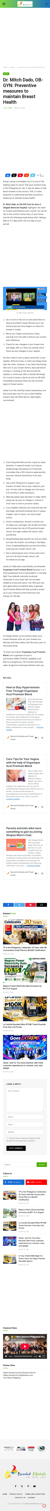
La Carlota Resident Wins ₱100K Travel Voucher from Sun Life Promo (32, 1225)
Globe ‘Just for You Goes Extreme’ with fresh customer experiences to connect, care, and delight (23, 1065)
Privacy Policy (16, 1494)
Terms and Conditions (35, 1494)
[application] (25, 1346)
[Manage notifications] (44, 1506)
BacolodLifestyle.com (34, 1504)
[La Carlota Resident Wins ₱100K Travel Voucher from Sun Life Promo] (25, 1009)
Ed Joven (8, 108)
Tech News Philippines (12, 1378)
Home (5, 1494)
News (6, 74)
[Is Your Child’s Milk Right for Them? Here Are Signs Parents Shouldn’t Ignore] (9, 1259)
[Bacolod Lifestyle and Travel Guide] (24, 4)
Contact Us (20, 1497)
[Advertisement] (25, 37)
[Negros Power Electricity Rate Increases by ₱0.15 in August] (25, 970)
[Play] (6, 1356)
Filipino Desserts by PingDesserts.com (18, 1375)
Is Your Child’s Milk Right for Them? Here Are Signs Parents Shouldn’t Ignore (32, 1258)
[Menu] (4, 4)
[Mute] (40, 1356)
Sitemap (31, 1497)
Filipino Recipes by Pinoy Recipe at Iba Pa (19, 1373)
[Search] (46, 4)
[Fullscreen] (44, 1356)
